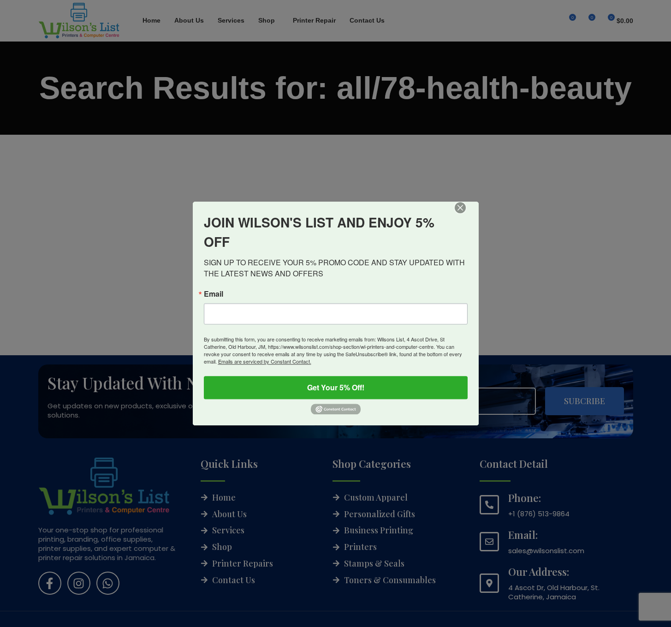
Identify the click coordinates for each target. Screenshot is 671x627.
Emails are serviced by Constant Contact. (264, 361)
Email (213, 294)
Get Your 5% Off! (335, 387)
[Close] (466, 214)
